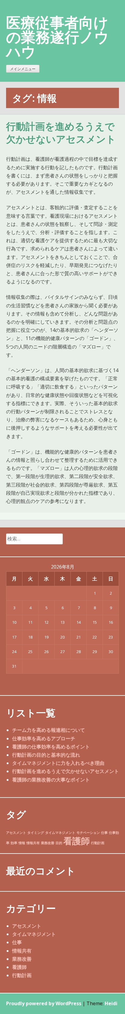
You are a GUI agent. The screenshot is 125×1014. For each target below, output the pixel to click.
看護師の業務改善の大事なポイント (51, 779)
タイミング (35, 833)
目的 (59, 843)
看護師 (76, 841)
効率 (14, 843)
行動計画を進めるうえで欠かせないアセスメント (61, 133)
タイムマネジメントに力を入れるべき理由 (58, 763)
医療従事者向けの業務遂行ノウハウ (57, 36)
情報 (22, 843)
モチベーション (88, 833)
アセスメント (16, 833)
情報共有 (33, 843)
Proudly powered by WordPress (43, 1003)
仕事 (104, 833)
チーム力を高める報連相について (48, 730)
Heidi (111, 1003)
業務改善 (47, 843)
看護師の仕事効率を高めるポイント (51, 746)
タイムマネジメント (60, 833)
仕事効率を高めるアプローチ (43, 738)
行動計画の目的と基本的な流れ (46, 754)
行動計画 (97, 843)
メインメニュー (22, 68)
